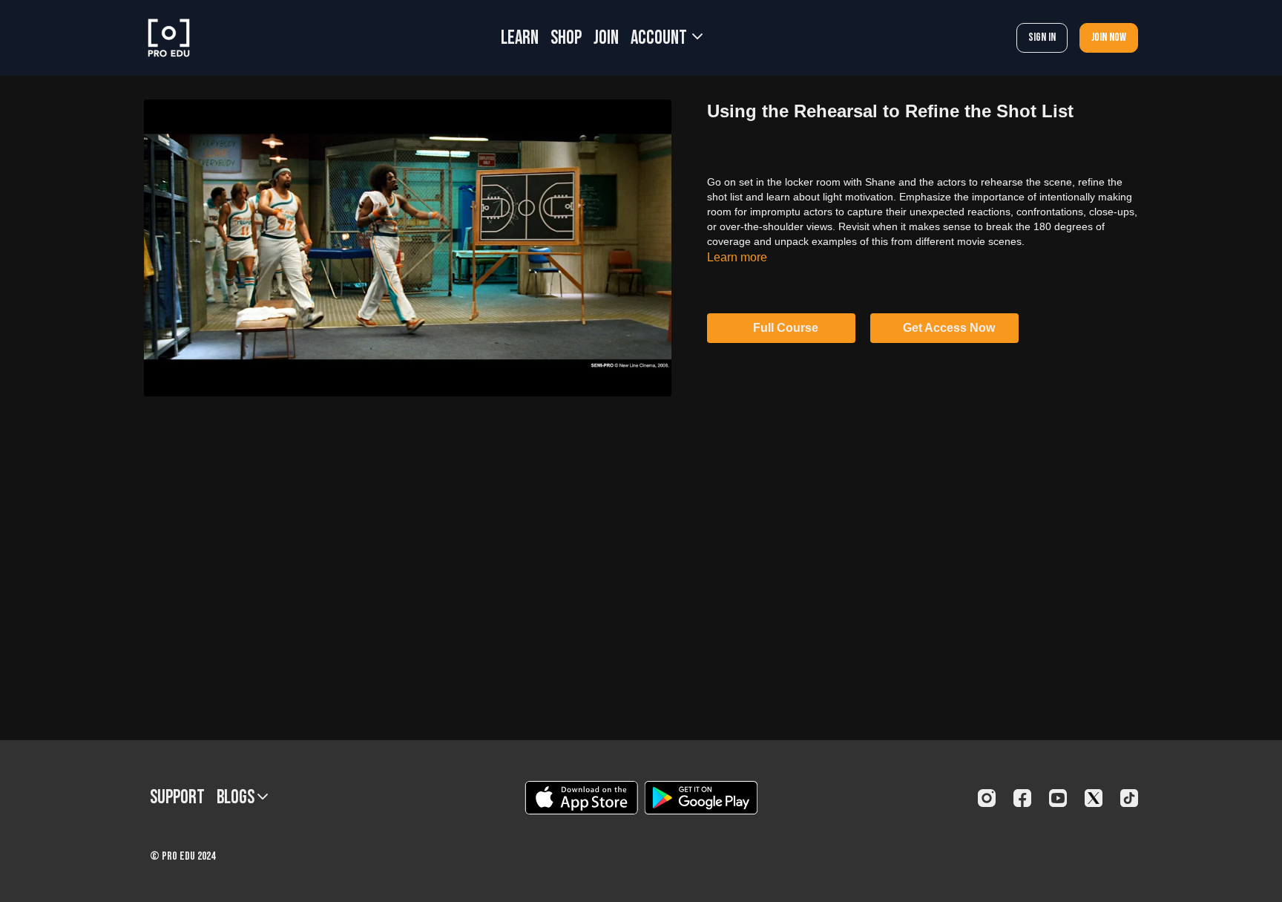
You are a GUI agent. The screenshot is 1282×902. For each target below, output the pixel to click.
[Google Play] (701, 797)
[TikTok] (1129, 798)
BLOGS (237, 797)
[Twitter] (1093, 798)
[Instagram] (987, 798)
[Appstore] (581, 797)
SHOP (566, 38)
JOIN (606, 38)
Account (660, 38)
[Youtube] (1058, 798)
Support (177, 797)
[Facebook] (1022, 798)
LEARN (520, 38)
